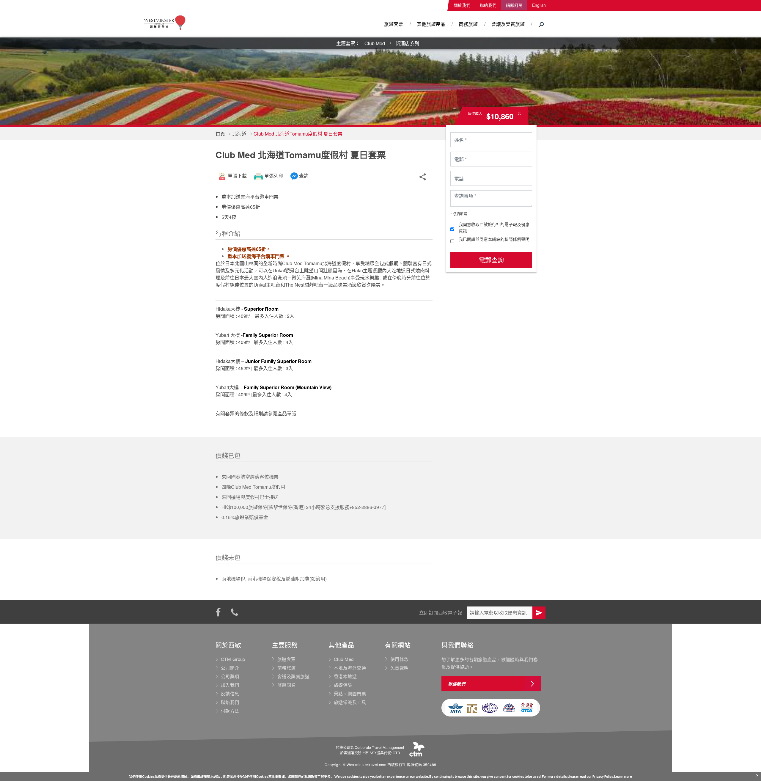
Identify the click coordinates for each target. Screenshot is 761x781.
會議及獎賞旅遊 (508, 24)
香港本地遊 (345, 676)
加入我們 (230, 685)
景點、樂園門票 (350, 693)
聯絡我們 (488, 5)
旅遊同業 (286, 685)
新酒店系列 (407, 43)
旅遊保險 (343, 685)
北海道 (239, 133)
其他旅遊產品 (431, 24)
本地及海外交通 (350, 667)
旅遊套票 (393, 24)
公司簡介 (230, 667)
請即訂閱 (514, 5)
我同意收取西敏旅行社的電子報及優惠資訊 (494, 227)
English (539, 5)
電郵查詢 (491, 259)
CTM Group (233, 659)
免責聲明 (399, 667)
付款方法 (230, 711)
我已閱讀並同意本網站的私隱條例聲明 (494, 239)
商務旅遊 (468, 24)
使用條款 (399, 659)
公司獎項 (230, 676)
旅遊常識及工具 (350, 702)
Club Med (374, 43)
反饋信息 (230, 693)
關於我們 (462, 5)
